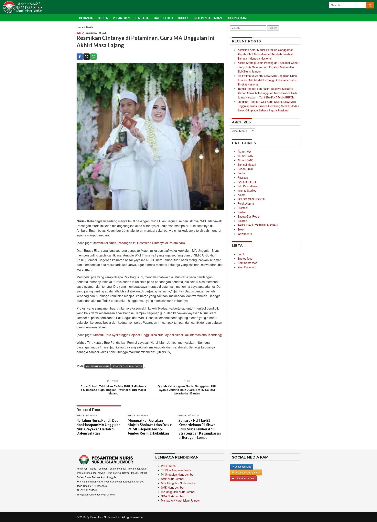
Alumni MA (244, 151)
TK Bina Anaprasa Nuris (176, 470)
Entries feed (245, 258)
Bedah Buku (245, 169)
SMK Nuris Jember (172, 487)
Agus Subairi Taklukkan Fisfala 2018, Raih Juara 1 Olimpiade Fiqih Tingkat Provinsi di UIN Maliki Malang (113, 389)
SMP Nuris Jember (172, 479)
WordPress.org (247, 267)
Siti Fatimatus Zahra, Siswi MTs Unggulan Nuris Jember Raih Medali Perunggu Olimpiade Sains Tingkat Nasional (267, 80)
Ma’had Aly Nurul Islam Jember (180, 500)
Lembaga (142, 18)
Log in (241, 254)
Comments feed (247, 263)
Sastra (242, 212)
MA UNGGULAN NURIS (97, 366)
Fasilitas (243, 177)
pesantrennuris (242, 466)
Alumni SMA (245, 156)
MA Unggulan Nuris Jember (178, 492)
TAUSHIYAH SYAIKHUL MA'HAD (258, 225)
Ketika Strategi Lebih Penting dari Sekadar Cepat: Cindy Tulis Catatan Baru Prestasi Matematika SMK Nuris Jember (268, 67)
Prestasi (243, 208)
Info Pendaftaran (208, 18)
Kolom (241, 195)
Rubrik (183, 18)
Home (80, 27)
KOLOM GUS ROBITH (251, 199)
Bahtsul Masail (247, 164)
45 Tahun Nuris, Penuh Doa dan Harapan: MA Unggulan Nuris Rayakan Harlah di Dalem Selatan (99, 426)
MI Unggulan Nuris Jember (177, 474)
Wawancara (245, 234)
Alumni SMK (245, 160)
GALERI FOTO (247, 182)
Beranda (86, 18)
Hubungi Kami (237, 18)
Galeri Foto (163, 18)
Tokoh (241, 229)
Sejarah (242, 221)
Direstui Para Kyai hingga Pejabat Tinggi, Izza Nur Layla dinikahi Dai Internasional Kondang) (157, 335)
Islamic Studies (247, 190)
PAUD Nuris (168, 466)
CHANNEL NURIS (244, 478)
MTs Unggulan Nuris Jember (179, 483)
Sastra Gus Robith (249, 216)
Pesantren (121, 18)
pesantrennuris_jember (247, 472)
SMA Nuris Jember (172, 496)
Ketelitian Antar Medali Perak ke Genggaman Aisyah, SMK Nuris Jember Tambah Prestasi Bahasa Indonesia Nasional (266, 54)
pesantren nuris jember (127, 366)
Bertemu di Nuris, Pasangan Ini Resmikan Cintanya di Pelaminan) (139, 243)
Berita (103, 18)
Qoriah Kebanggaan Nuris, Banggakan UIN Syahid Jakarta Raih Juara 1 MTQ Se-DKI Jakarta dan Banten (186, 389)
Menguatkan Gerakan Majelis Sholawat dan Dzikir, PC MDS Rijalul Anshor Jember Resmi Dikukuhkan (150, 426)
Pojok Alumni (246, 203)
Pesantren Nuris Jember (105, 517)
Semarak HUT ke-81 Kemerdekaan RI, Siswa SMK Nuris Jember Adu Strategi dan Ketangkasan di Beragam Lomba (199, 428)
